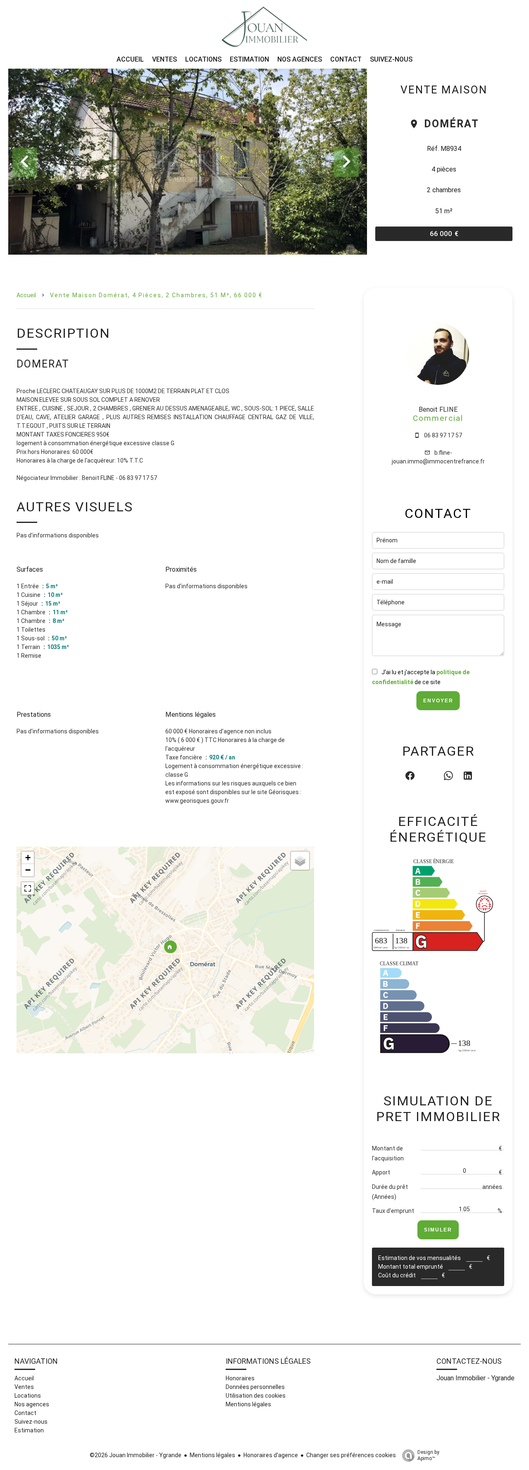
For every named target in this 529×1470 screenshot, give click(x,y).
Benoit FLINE (438, 409)
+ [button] (28, 857)
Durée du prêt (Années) (390, 1192)
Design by (428, 1455)
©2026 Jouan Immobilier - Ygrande (135, 1455)
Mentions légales (212, 1455)
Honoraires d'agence (270, 1455)
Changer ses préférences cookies (351, 1455)
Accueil (26, 295)
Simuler (438, 1230)
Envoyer (438, 701)
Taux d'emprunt (393, 1211)
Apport (381, 1172)
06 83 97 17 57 (443, 435)
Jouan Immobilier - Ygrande (475, 1378)
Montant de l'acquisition (388, 1153)
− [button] (28, 870)
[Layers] (300, 861)
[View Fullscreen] (27, 888)
